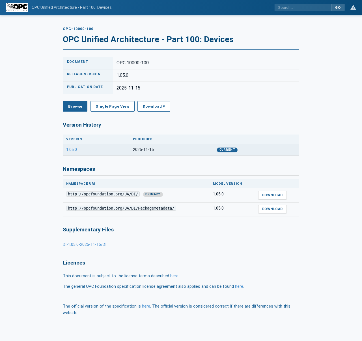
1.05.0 (71, 149)
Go (338, 7)
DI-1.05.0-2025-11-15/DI (84, 244)
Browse (75, 106)
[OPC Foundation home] (17, 7)
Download (272, 195)
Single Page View (112, 106)
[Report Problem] (353, 7)
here (174, 276)
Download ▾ (154, 106)
